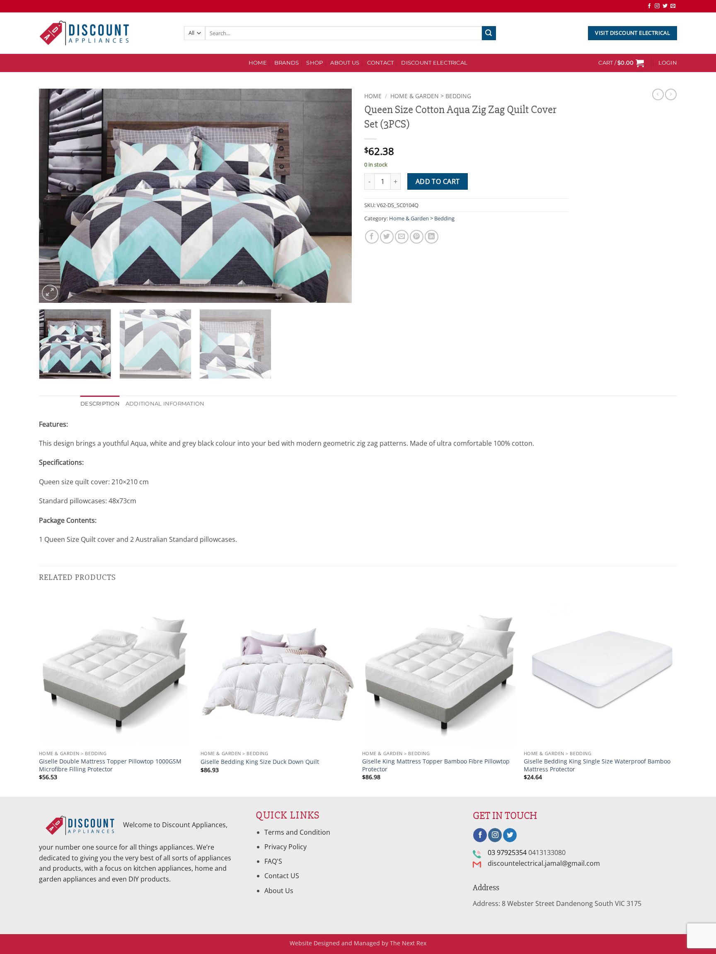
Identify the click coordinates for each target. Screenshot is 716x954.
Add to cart (438, 181)
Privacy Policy (285, 846)
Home (373, 96)
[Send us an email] (672, 6)
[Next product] (658, 94)
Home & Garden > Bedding (430, 96)
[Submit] (489, 33)
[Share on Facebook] (372, 237)
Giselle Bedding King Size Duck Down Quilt (260, 762)
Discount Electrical (434, 63)
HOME (258, 63)
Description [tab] (100, 404)
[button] (621, 63)
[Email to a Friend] (402, 237)
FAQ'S (273, 861)
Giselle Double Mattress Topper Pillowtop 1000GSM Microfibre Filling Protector (110, 765)
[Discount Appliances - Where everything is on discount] (84, 33)
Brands (286, 63)
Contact (380, 63)
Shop (314, 63)
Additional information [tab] (165, 404)
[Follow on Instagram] (657, 6)
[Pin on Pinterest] (416, 237)
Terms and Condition (298, 832)
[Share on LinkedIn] (431, 237)
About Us (344, 63)
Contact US (281, 875)
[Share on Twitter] (387, 237)
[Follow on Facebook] (649, 6)
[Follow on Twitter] (665, 6)
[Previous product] (671, 94)
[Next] (335, 195)
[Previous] (55, 195)
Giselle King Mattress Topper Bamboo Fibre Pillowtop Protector (436, 765)
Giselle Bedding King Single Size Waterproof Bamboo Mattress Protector (597, 765)
